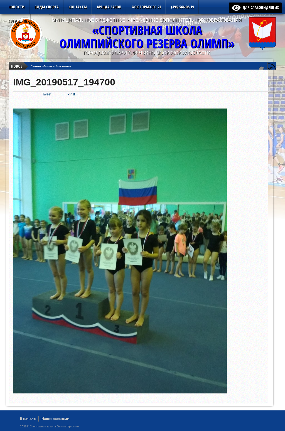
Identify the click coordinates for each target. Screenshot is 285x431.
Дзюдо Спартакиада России (53, 68)
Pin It (71, 94)
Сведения (17, 20)
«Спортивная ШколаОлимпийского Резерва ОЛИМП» (147, 36)
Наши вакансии (55, 418)
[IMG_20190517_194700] (120, 392)
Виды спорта (46, 6)
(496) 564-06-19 (182, 6)
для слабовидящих (259, 7)
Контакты (77, 6)
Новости (16, 6)
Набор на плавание (46, 63)
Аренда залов (109, 6)
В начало (28, 418)
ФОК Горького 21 (146, 6)
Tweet (46, 94)
